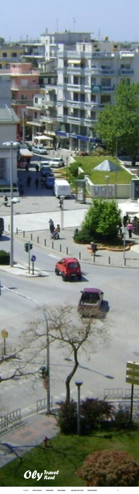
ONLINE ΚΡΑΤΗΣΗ (77, 490)
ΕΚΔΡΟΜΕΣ (61, 490)
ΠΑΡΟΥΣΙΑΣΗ (37, 490)
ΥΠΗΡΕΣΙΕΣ (50, 490)
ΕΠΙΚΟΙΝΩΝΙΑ (92, 490)
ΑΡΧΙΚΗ (26, 490)
